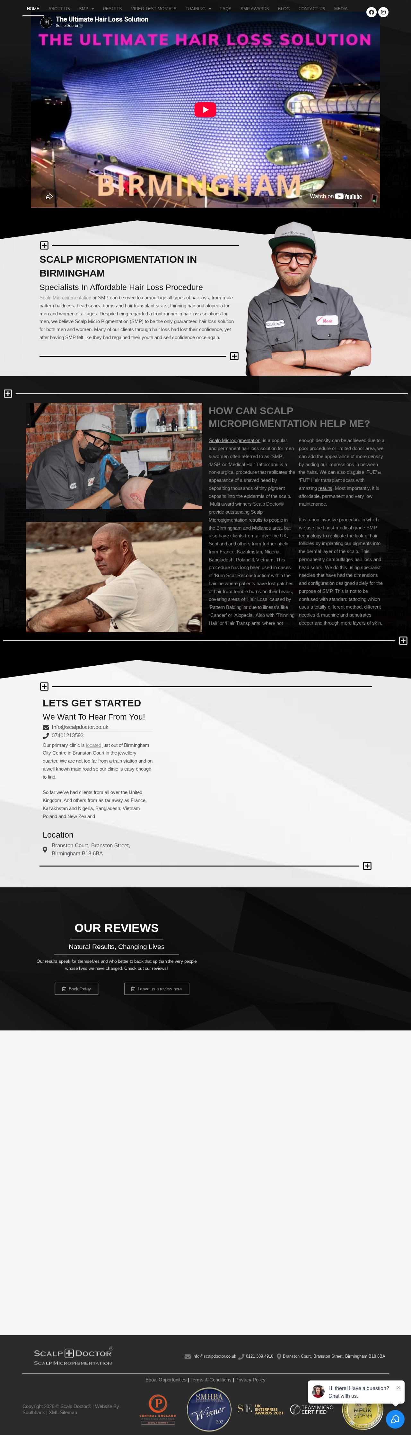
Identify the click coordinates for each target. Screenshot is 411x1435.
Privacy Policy (250, 1379)
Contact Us (312, 8)
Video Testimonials (154, 8)
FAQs (226, 8)
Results (112, 8)
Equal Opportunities (166, 1379)
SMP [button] (83, 8)
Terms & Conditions (211, 1379)
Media (341, 8)
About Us (59, 8)
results (256, 520)
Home (33, 8)
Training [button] (196, 8)
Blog (284, 8)
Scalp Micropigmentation (65, 297)
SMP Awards (254, 8)
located (93, 745)
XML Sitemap (63, 1412)
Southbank (33, 1412)
